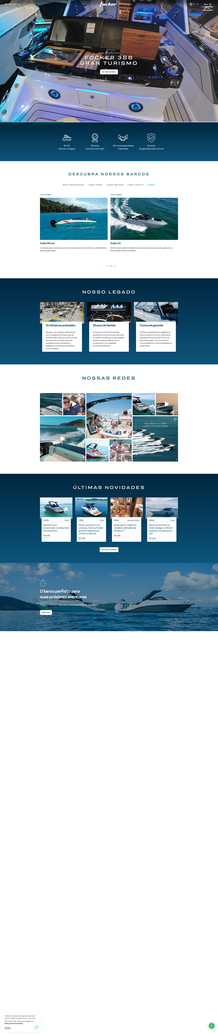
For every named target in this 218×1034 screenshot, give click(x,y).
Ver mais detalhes (109, 72)
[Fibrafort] (108, 4)
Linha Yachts (135, 185)
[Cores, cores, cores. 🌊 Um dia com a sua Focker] (62, 439)
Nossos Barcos (14, 4)
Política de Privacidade (13, 1023)
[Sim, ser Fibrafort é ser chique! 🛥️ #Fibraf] (155, 439)
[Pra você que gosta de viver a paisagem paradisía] (97, 450)
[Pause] (4, 117)
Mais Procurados (73, 185)
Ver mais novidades (109, 549)
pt (194, 4)
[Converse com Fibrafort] (211, 1026)
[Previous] (103, 266)
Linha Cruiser (115, 185)
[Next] (115, 266)
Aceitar (8, 1028)
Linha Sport (95, 185)
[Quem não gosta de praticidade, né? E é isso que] (167, 404)
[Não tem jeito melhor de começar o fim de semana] (74, 404)
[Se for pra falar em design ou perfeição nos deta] (51, 404)
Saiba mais (46, 612)
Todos (151, 185)
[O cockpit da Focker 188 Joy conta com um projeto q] (120, 450)
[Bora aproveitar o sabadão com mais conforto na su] (144, 404)
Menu (206, 4)
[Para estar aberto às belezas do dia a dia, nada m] (109, 415)
